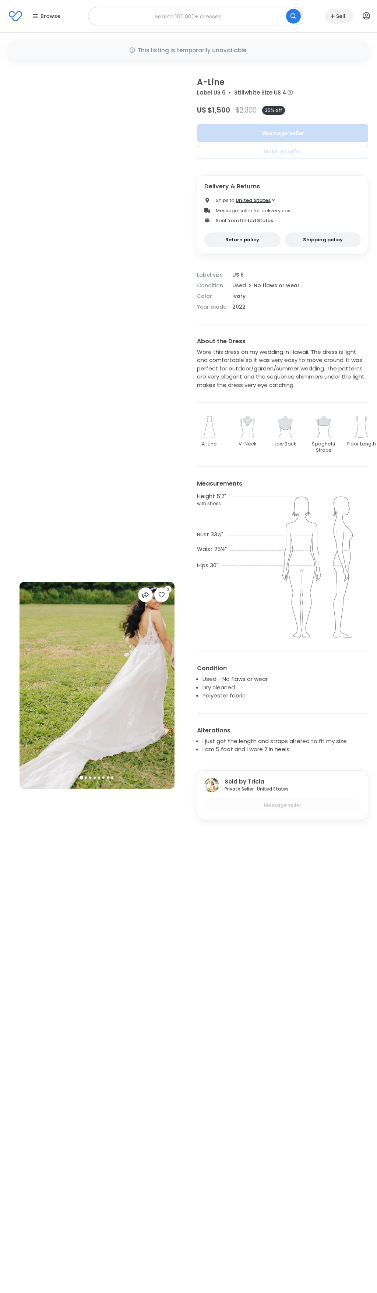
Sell (340, 16)
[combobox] (195, 16)
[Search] (293, 16)
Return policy (242, 239)
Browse (50, 16)
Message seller (282, 133)
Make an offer (283, 151)
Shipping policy (323, 239)
